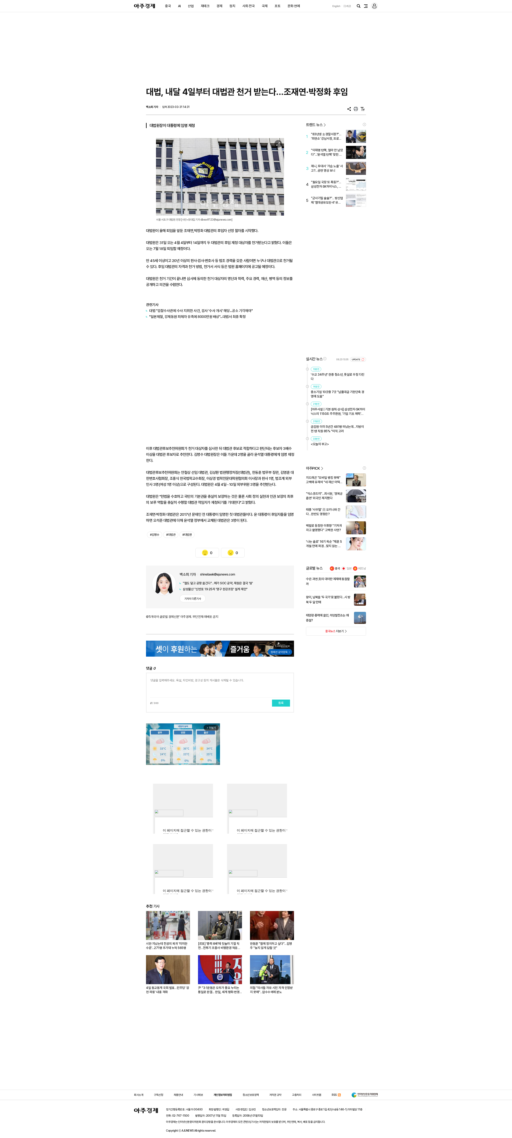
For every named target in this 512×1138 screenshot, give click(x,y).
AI (179, 6)
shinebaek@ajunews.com (217, 574)
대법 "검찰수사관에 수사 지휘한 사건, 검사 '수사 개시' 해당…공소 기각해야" (201, 311)
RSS (334, 1094)
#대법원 (187, 535)
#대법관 (170, 535)
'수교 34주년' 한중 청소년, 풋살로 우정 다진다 (337, 377)
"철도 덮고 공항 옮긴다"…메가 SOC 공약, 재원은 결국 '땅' (218, 583)
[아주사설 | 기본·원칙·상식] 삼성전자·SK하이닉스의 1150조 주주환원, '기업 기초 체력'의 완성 (338, 411)
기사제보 (198, 1094)
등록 (281, 703)
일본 (349, 568)
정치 (232, 6)
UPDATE (356, 359)
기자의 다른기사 (192, 598)
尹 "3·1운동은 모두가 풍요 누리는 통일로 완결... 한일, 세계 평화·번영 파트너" (218, 990)
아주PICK (313, 468)
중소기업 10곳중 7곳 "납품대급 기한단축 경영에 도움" (337, 394)
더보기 (325, 632)
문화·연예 (294, 6)
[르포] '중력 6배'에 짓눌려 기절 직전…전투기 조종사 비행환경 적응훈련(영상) (219, 946)
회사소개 (138, 1094)
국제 (265, 6)
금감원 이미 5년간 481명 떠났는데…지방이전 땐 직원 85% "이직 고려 (337, 429)
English (336, 6)
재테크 (205, 6)
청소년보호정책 (251, 1094)
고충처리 (296, 1094)
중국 (168, 6)
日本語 (347, 6)
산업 (191, 6)
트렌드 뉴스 (314, 124)
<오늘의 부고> (320, 444)
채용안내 (178, 1094)
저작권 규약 (275, 1094)
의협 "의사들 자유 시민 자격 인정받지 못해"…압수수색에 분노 (271, 990)
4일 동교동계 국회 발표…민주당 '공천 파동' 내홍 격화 (167, 990)
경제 (219, 6)
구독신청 (158, 1094)
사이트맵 (316, 1094)
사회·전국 (248, 6)
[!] (364, 124)
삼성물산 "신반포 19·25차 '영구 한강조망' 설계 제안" (215, 589)
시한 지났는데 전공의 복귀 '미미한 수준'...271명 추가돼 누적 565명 (166, 946)
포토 (277, 6)
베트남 (362, 568)
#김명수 (154, 535)
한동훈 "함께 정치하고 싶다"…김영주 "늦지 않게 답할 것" (271, 946)
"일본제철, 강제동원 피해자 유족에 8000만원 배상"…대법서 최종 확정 (197, 317)
